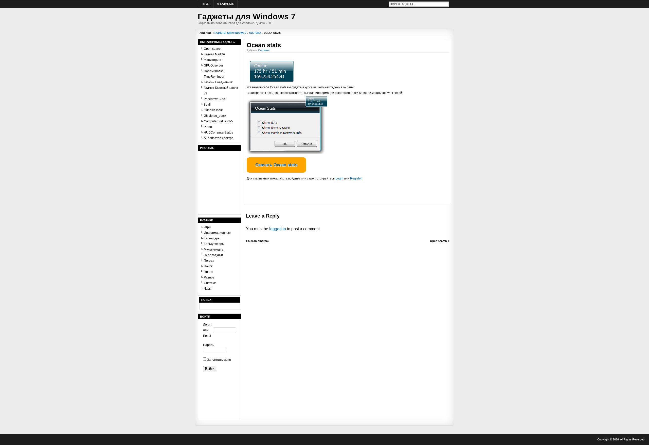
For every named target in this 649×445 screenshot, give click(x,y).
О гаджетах (225, 4)
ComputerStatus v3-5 (218, 121)
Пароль (208, 345)
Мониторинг (212, 60)
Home (205, 4)
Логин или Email (207, 330)
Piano (208, 127)
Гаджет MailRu (214, 54)
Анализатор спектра (218, 138)
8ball (207, 104)
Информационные (217, 233)
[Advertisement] (306, 194)
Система (255, 33)
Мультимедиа (213, 249)
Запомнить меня (218, 359)
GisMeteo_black (215, 116)
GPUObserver (213, 65)
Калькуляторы (214, 244)
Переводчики (213, 255)
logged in (277, 229)
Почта (208, 272)
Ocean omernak (258, 240)
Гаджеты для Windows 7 (247, 16)
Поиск (208, 266)
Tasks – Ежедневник (218, 82)
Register (356, 178)
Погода (209, 260)
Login (339, 178)
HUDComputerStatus (218, 132)
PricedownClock (215, 99)
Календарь (212, 238)
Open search (438, 240)
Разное (209, 277)
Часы (207, 288)
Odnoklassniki (213, 110)
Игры (207, 227)
